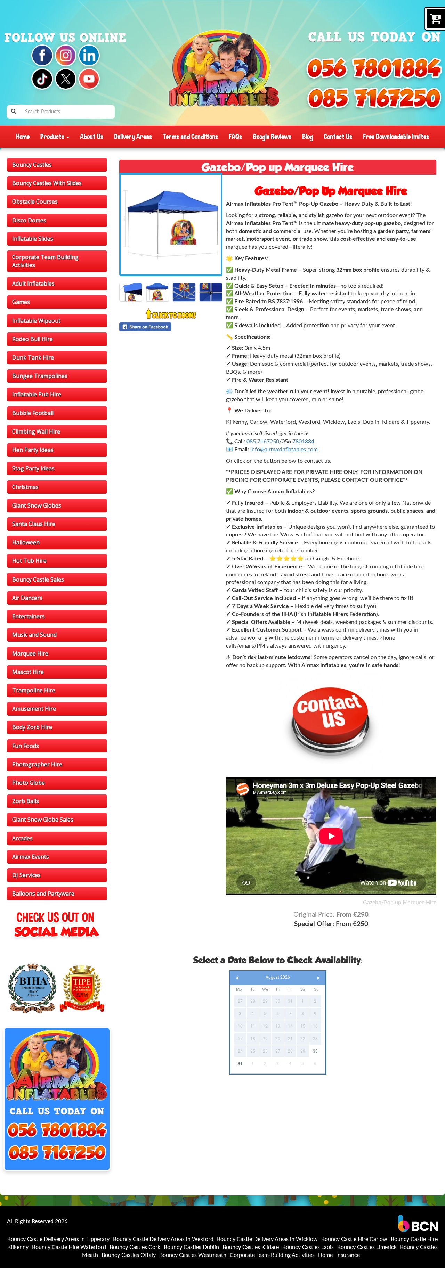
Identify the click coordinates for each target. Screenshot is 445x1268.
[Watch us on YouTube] (89, 79)
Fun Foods (25, 746)
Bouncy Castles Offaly (129, 1255)
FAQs (235, 136)
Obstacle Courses (35, 201)
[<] (237, 978)
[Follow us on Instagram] (65, 55)
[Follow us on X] (65, 79)
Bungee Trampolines (39, 376)
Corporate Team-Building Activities (272, 1255)
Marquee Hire (30, 653)
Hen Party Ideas (33, 450)
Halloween (26, 542)
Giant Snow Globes (36, 505)
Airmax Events (30, 857)
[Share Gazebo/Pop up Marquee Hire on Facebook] (170, 326)
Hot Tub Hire (29, 561)
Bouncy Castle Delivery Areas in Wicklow (267, 1239)
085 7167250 (262, 441)
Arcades (22, 838)
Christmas (25, 487)
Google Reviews (272, 136)
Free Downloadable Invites (396, 136)
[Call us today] (374, 68)
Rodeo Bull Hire (32, 339)
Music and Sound (34, 635)
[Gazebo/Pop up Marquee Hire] (171, 224)
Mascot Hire (28, 672)
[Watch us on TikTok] (42, 79)
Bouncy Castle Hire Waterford (69, 1247)
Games (21, 302)
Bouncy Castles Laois (308, 1247)
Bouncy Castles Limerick (367, 1247)
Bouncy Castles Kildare (250, 1247)
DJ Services (26, 875)
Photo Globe (28, 783)
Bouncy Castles (32, 164)
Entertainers (28, 616)
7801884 (303, 441)
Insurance (348, 1255)
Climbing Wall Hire (36, 431)
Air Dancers (27, 598)
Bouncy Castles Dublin (191, 1247)
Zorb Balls (25, 801)
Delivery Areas (133, 136)
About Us (91, 136)
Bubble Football (33, 413)
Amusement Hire (34, 709)
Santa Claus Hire (33, 524)
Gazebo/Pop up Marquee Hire (399, 902)
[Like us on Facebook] (42, 55)
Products (53, 136)
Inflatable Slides (32, 238)
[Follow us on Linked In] (89, 55)
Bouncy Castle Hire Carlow (354, 1239)
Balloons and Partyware (43, 893)
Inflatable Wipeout (36, 320)
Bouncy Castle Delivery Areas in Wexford (163, 1239)
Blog (307, 136)
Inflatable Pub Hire (36, 394)
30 (315, 1051)
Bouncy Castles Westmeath (192, 1255)
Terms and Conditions (190, 136)
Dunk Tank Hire (33, 357)
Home (23, 136)
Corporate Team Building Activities (45, 261)
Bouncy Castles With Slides (47, 183)
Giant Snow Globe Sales (42, 819)
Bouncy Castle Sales (38, 579)
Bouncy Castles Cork (135, 1247)
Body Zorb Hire (32, 727)
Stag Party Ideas (33, 468)
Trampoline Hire (33, 690)
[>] (318, 978)
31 (240, 1063)
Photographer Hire (37, 764)
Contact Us (338, 136)
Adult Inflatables (33, 283)
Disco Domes (29, 220)
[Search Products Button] (14, 111)
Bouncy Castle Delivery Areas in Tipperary (58, 1239)
